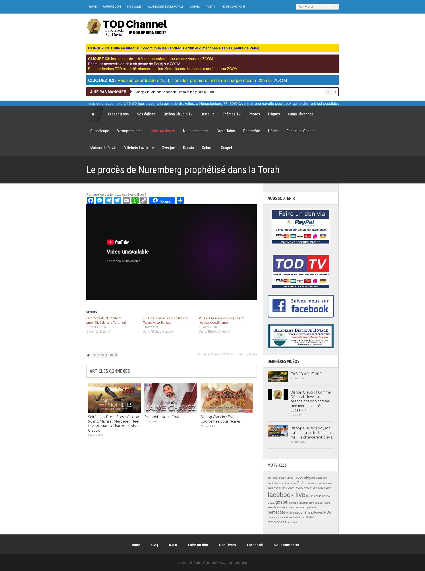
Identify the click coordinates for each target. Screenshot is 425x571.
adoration (273, 477)
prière (290, 512)
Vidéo (253, 354)
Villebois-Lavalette (139, 147)
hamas (292, 502)
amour (290, 477)
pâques (317, 512)
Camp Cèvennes (301, 114)
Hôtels (273, 131)
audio (271, 483)
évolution (292, 522)
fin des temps (318, 496)
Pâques (274, 114)
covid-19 (279, 487)
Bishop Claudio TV (178, 114)
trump (310, 517)
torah (113, 355)
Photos (254, 114)
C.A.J (154, 544)
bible (293, 483)
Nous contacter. (196, 131)
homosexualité (316, 502)
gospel (281, 502)
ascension (321, 477)
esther (329, 487)
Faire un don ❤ (163, 131)
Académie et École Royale (165, 6)
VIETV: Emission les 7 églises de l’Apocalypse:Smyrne (221, 320)
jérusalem (282, 507)
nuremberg (100, 355)
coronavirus (325, 483)
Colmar (207, 147)
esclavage (319, 487)
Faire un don (112, 6)
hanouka (302, 502)
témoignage (277, 521)
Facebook (255, 544)
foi (328, 496)
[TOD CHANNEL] (127, 27)
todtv (295, 517)
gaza (271, 502)
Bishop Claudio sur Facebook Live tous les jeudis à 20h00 (175, 92)
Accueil (95, 114)
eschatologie (304, 487)
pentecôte (276, 512)
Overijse (168, 147)
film (308, 496)
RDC (328, 512)
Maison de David (103, 147)
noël (290, 507)
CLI (300, 482)
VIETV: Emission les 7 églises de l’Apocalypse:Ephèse (165, 320)
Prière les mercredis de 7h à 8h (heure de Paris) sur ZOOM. (134, 63)
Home (93, 6)
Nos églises (146, 114)
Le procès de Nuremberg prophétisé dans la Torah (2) (106, 320)
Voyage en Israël (130, 131)
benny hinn (282, 483)
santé (270, 517)
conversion (310, 483)
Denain (188, 147)
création (290, 487)
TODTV (210, 6)
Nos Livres (134, 6)
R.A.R (173, 544)
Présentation (118, 114)
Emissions (240, 354)
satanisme (279, 517)
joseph (272, 507)
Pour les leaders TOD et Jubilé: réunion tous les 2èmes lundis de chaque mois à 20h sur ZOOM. (163, 68)
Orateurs (208, 114)
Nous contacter (233, 6)
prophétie (302, 512)
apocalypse (305, 477)
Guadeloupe (99, 131)
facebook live (286, 494)
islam (327, 502)
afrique (282, 477)
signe (289, 517)
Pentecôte (251, 131)
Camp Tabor (226, 131)
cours (270, 487)
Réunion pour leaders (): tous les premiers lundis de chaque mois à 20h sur (187, 80)
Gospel (195, 6)
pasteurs (311, 507)
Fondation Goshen (301, 131)
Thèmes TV (232, 114)
